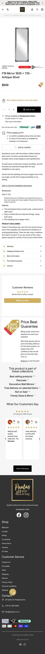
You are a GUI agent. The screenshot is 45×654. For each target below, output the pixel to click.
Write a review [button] (22, 300)
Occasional (6, 539)
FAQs (4, 570)
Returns (5, 578)
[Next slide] (42, 3)
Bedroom (5, 527)
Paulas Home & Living (25, 635)
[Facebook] (20, 644)
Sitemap (5, 590)
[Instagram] (24, 644)
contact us (16, 133)
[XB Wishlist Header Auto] (37, 9)
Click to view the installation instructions (17, 186)
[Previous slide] (2, 3)
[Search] (7, 9)
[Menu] (2, 9)
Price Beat (6, 566)
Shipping (5, 574)
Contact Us (6, 562)
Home (6, 15)
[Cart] (42, 9)
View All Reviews (22, 469)
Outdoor (5, 547)
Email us (24, 361)
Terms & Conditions (9, 586)
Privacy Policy (7, 582)
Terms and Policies (22, 639)
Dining (4, 535)
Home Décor (6, 543)
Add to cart (30, 109)
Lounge (5, 531)
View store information (13, 121)
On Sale (5, 551)
